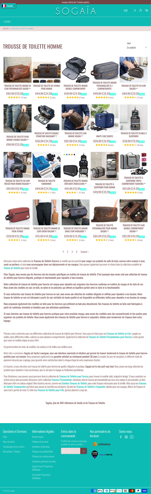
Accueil (6, 28)
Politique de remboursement (43, 456)
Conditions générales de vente (44, 461)
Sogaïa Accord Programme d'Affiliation (42, 467)
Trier (129, 43)
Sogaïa (12, 490)
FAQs (5, 436)
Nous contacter (9, 441)
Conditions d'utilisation (41, 446)
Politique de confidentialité (42, 451)
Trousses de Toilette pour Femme (73, 376)
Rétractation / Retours (11, 451)
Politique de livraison (40, 441)
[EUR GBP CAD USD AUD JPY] (127, 10)
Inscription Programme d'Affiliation (41, 476)
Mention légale (37, 436)
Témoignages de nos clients (13, 446)
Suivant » (84, 251)
